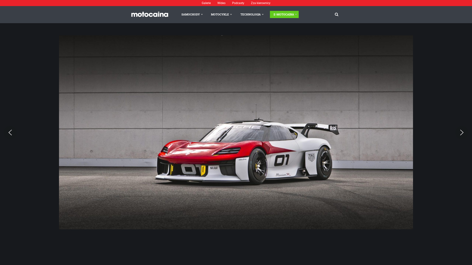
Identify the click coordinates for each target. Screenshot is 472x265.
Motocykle (220, 14)
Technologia (250, 14)
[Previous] (10, 132)
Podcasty (238, 3)
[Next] (461, 132)
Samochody (190, 14)
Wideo (221, 3)
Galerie (206, 3)
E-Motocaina (284, 14)
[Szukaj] (336, 14)
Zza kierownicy (260, 3)
